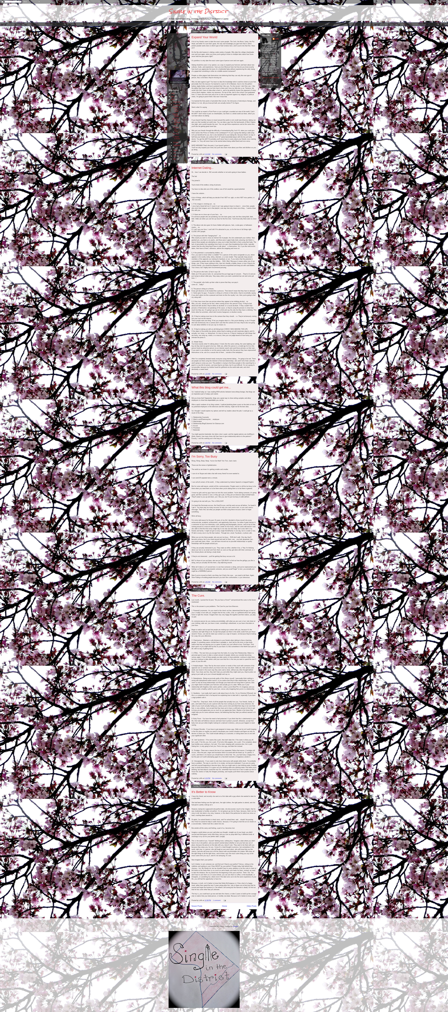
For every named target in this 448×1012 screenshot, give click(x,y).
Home (173, 24)
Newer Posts (197, 906)
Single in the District (198, 11)
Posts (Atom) (228, 912)
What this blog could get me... (211, 387)
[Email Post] (226, 154)
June (175, 156)
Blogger (235, 926)
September (176, 145)
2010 (173, 99)
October (176, 142)
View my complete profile (270, 77)
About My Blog (185, 24)
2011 (173, 96)
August (175, 150)
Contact (222, 24)
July (174, 153)
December (176, 102)
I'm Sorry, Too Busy (204, 456)
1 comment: (217, 900)
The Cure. (198, 595)
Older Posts (251, 906)
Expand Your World (204, 37)
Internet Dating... (203, 168)
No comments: (217, 154)
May (175, 159)
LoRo (277, 39)
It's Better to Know (204, 792)
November (176, 105)
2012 (173, 93)
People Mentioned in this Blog (204, 24)
